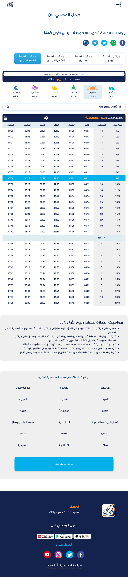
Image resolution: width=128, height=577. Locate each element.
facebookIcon (123, 43)
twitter (104, 43)
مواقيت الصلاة (111, 58)
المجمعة (64, 410)
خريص (64, 387)
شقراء (64, 399)
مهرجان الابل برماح (23, 422)
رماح (105, 445)
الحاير (105, 410)
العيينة (22, 399)
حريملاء (105, 387)
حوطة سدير (23, 387)
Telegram (95, 43)
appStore (82, 536)
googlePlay (64, 536)
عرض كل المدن (64, 464)
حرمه (23, 410)
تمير (105, 399)
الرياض (105, 433)
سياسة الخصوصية (71, 565)
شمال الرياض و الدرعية (105, 422)
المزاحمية (64, 422)
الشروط (50, 565)
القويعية (23, 445)
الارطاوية (64, 445)
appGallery (45, 536)
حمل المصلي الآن (64, 15)
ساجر (23, 433)
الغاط (64, 433)
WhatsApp (113, 43)
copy (86, 43)
